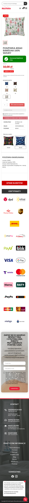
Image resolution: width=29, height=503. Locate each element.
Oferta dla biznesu (14, 447)
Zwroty (14, 459)
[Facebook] (12, 476)
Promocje (14, 464)
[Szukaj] (25, 3)
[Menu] (26, 8)
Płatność (14, 452)
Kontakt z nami (14, 454)
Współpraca (14, 461)
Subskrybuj (14, 388)
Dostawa (14, 450)
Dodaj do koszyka (18, 104)
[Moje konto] (20, 8)
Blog (14, 457)
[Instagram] (16, 476)
